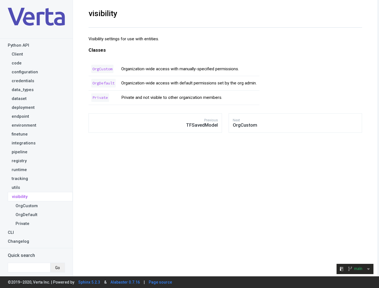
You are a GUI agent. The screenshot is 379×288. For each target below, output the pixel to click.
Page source (160, 282)
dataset (19, 98)
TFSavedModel (202, 125)
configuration (25, 71)
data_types (23, 89)
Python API (18, 45)
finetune (20, 134)
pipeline (19, 151)
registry (19, 160)
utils (16, 187)
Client (17, 54)
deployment (23, 107)
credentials (23, 80)
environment (24, 125)
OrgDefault (26, 214)
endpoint (20, 116)
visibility (19, 196)
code (17, 63)
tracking (20, 178)
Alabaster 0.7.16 (125, 282)
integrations (24, 143)
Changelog (18, 241)
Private (22, 223)
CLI (11, 232)
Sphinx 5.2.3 (89, 282)
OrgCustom (27, 205)
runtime (19, 169)
